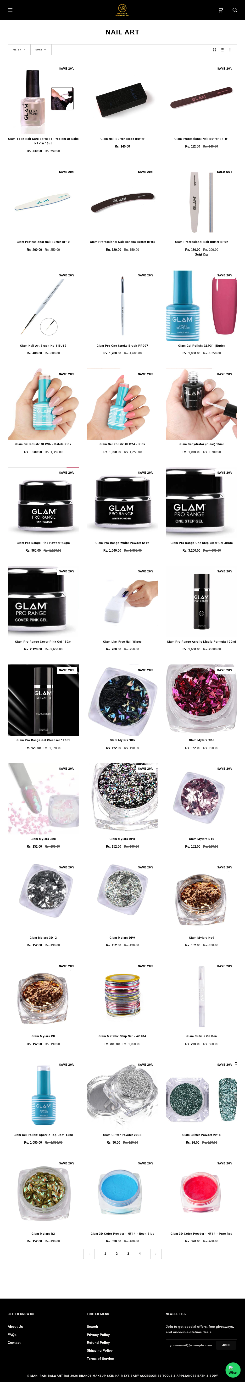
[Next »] (156, 1254)
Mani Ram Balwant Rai (49, 1375)
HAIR (119, 1375)
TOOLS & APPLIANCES (179, 1375)
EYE (127, 1375)
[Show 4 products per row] (232, 49)
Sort (38, 49)
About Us (15, 1326)
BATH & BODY (207, 1375)
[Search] (230, 10)
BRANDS (85, 1375)
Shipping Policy (100, 1350)
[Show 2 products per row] (214, 49)
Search (92, 1326)
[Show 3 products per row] (222, 49)
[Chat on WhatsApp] (233, 1370)
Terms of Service (100, 1358)
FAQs (12, 1335)
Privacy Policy (98, 1335)
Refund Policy (98, 1342)
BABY (135, 1375)
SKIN (110, 1375)
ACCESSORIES (150, 1375)
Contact (14, 1342)
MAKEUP (99, 1375)
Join (226, 1345)
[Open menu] (15, 10)
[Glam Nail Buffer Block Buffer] (122, 98)
